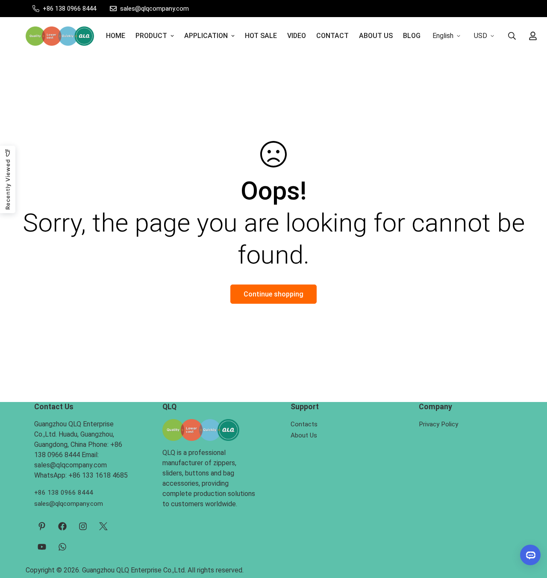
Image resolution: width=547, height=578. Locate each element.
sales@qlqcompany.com (68, 504)
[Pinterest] (42, 526)
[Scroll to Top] (530, 531)
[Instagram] (83, 526)
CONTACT (332, 36)
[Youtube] (42, 547)
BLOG (412, 36)
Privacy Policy (438, 424)
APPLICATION (206, 36)
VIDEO (296, 36)
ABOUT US (376, 36)
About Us (304, 435)
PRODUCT (151, 36)
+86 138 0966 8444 (63, 492)
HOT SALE (261, 36)
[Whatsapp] (62, 547)
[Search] (512, 35)
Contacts (304, 424)
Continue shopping (273, 294)
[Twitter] (103, 526)
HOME (115, 36)
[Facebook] (62, 526)
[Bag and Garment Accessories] (60, 36)
